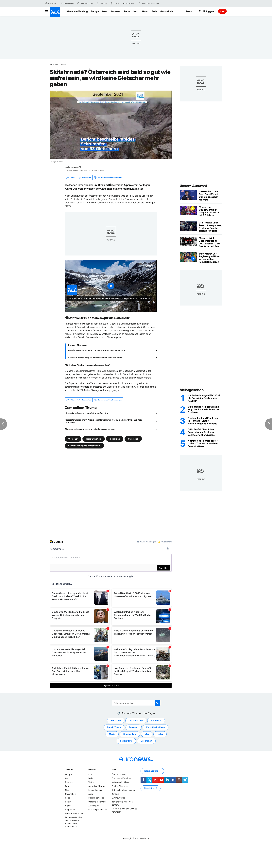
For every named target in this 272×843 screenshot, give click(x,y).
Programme (70, 809)
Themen (69, 769)
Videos (68, 805)
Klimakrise (115, 439)
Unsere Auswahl (193, 186)
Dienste (91, 769)
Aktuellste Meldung (77, 11)
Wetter (91, 782)
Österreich (133, 439)
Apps (90, 794)
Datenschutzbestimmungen (124, 790)
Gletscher (73, 439)
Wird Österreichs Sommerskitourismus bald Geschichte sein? (97, 350)
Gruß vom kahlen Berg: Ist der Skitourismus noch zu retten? (96, 357)
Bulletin (91, 778)
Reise (127, 11)
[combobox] (154, 3)
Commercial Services (121, 778)
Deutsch (51, 3)
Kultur (145, 11)
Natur (63, 64)
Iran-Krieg (116, 720)
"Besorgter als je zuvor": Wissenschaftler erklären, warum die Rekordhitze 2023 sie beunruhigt (103, 421)
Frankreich (156, 720)
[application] (111, 125)
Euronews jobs (118, 798)
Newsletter (149, 788)
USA (147, 734)
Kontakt (115, 794)
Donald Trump (114, 727)
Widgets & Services (97, 801)
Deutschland (126, 741)
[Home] (51, 64)
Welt (104, 11)
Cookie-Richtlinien (120, 786)
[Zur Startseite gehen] (55, 12)
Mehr (114, 769)
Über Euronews (119, 774)
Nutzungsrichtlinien (120, 782)
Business (115, 11)
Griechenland (129, 734)
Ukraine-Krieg (136, 720)
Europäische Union (155, 727)
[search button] (139, 3)
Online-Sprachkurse (97, 809)
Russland (133, 727)
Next (136, 11)
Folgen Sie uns (95, 790)
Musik (112, 734)
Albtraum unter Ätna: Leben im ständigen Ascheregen (90, 429)
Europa (95, 11)
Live (222, 11)
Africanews (93, 805)
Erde (154, 11)
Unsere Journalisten (74, 813)
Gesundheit (166, 11)
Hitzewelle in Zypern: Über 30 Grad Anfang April (87, 413)
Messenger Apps (96, 798)
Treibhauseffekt (93, 439)
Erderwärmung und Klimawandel (84, 445)
